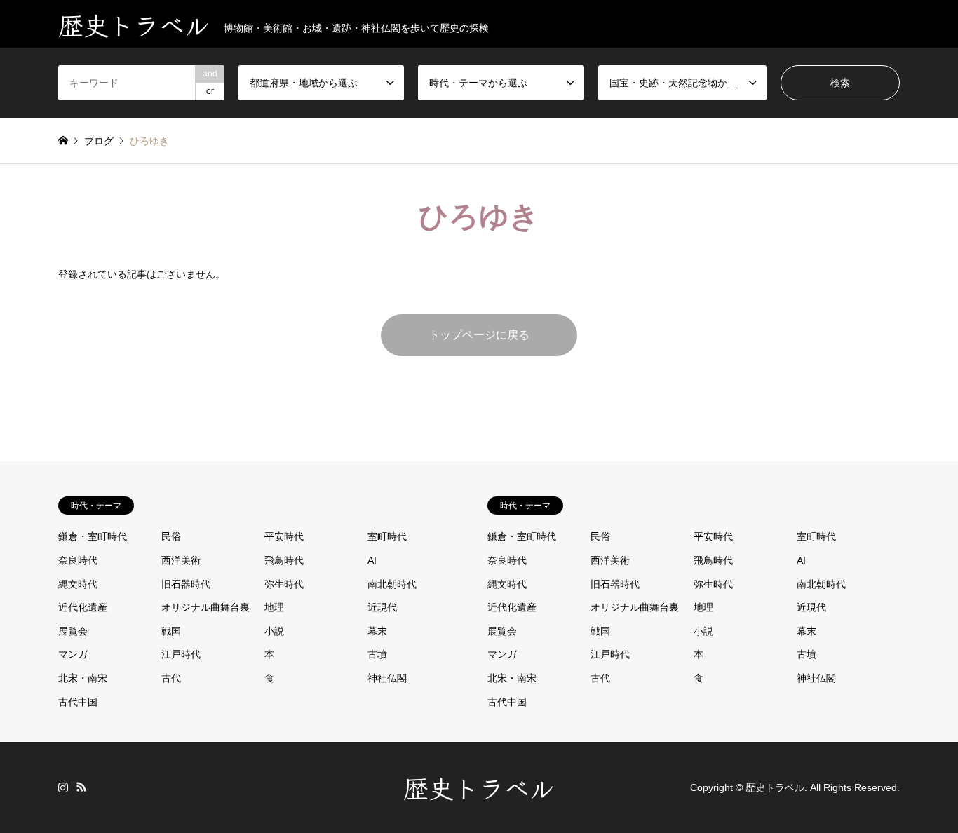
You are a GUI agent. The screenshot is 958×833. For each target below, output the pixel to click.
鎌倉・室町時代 (92, 536)
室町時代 (387, 536)
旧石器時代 (185, 584)
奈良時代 (77, 560)
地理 (274, 607)
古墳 (377, 654)
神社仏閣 (387, 678)
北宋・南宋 (82, 678)
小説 (274, 631)
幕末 (377, 631)
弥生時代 (284, 584)
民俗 (171, 536)
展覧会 (73, 631)
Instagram (63, 787)
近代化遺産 (82, 607)
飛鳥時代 (284, 560)
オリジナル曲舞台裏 (205, 607)
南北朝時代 (392, 584)
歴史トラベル (479, 786)
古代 (171, 678)
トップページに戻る (479, 335)
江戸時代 (181, 654)
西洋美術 (181, 560)
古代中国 (77, 701)
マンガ (73, 654)
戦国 (171, 631)
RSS (81, 787)
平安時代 (284, 536)
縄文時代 (77, 584)
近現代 (382, 607)
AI (372, 560)
